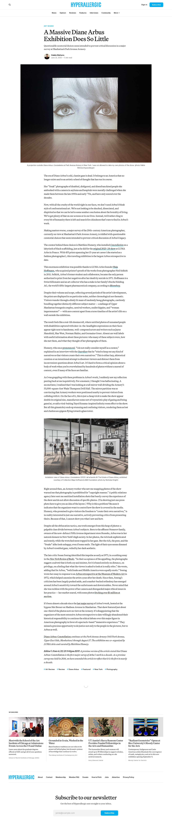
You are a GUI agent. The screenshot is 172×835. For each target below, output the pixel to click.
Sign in (144, 5)
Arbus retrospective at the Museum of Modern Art (100, 573)
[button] (116, 13)
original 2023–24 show (104, 248)
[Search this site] (10, 5)
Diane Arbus (74, 669)
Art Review (49, 26)
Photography (111, 669)
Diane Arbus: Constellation (57, 636)
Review (62, 669)
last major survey (85, 603)
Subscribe (156, 5)
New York (98, 669)
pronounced (69, 347)
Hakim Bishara (57, 55)
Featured (87, 669)
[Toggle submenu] (119, 12)
